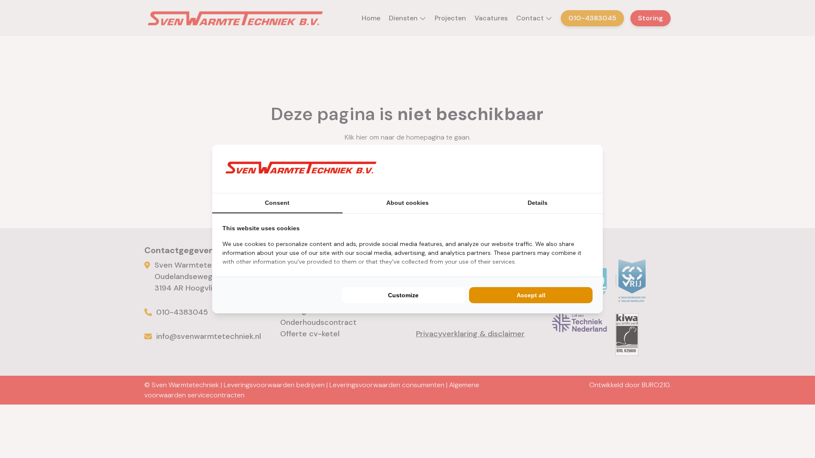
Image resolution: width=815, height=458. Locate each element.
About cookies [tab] (407, 202)
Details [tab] (538, 202)
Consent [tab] (277, 202)
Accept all (531, 295)
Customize (403, 295)
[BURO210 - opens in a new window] (561, 168)
